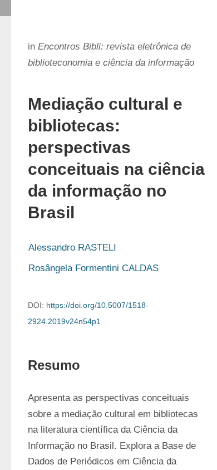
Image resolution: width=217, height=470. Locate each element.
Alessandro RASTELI (72, 247)
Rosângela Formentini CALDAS (93, 268)
